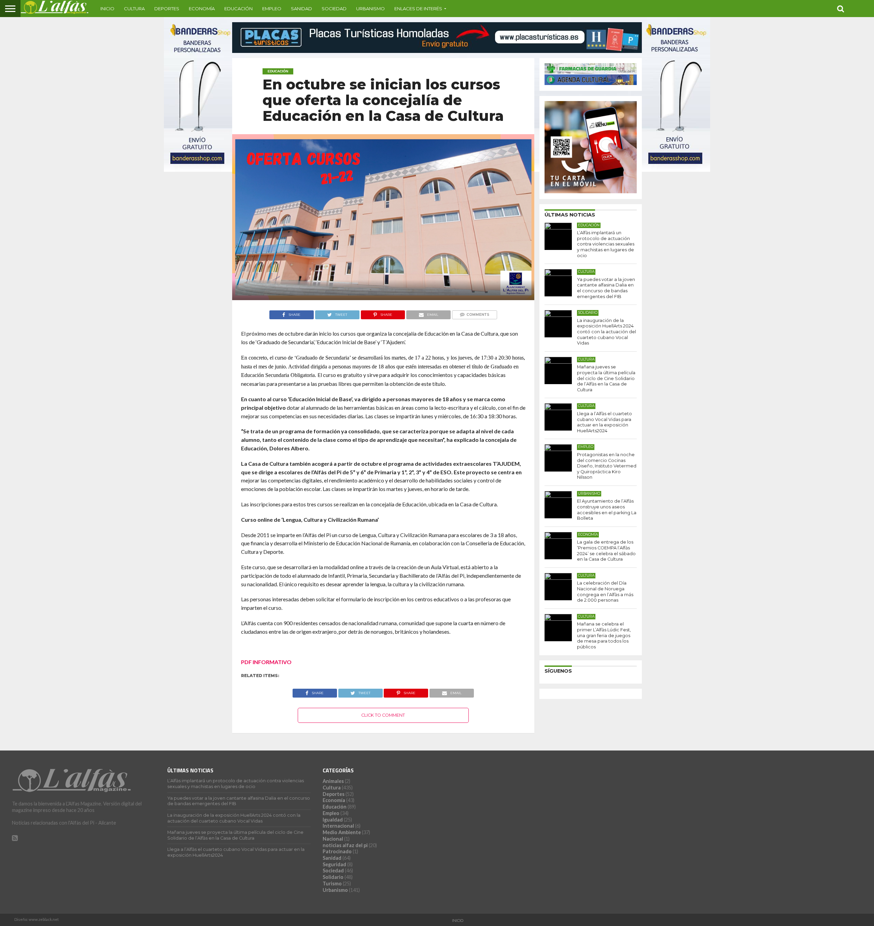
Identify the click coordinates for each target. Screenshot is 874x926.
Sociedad (334, 8)
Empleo (271, 8)
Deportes (166, 8)
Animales (333, 781)
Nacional (333, 839)
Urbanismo (370, 8)
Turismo (332, 883)
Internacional (338, 826)
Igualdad (333, 820)
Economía (202, 8)
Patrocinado (337, 851)
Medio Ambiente (342, 832)
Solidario (333, 877)
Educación (238, 8)
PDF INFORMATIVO (266, 662)
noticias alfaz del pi (345, 845)
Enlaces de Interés (418, 8)
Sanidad (301, 8)
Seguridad (334, 864)
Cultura (134, 8)
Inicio (107, 8)
